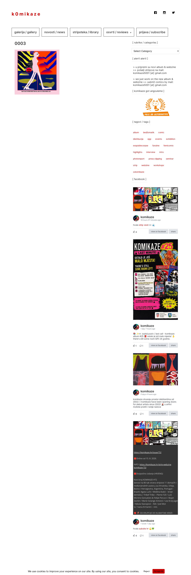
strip (135, 165)
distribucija (138, 139)
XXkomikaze (138, 172)
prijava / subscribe (152, 32)
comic (161, 132)
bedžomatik (148, 132)
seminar (170, 159)
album (136, 132)
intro (161, 152)
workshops (159, 165)
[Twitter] (173, 12)
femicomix (168, 145)
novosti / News (54, 32)
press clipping (155, 159)
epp (149, 139)
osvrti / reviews (117, 32)
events (158, 139)
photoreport (138, 159)
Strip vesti (143, 225)
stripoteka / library (86, 32)
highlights (137, 152)
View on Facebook (158, 231)
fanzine (155, 145)
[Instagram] (164, 12)
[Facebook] (155, 12)
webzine (145, 165)
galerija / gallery (25, 32)
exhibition (170, 139)
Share (173, 231)
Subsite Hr (143, 528)
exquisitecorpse (140, 145)
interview (150, 152)
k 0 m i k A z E (26, 14)
